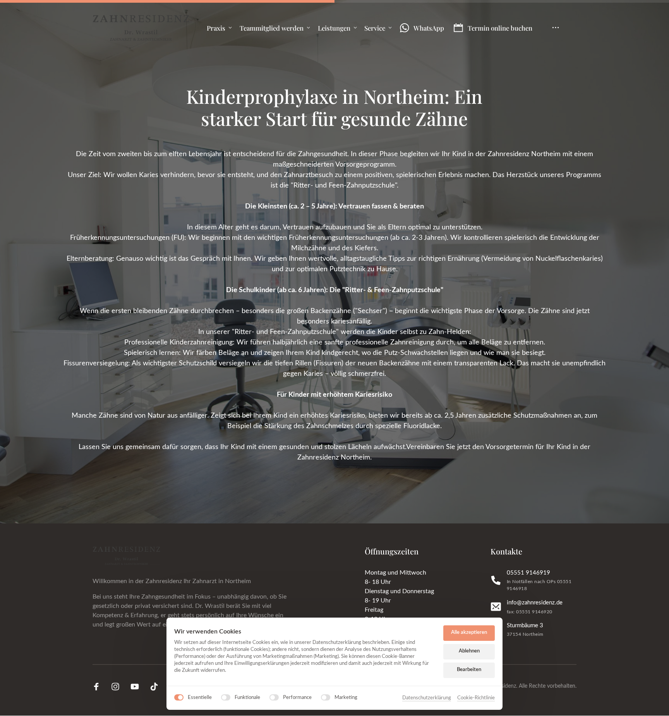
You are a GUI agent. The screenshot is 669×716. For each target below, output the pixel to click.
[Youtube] (137, 686)
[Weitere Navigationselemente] (555, 28)
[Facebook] (99, 686)
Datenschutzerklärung (426, 698)
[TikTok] (156, 686)
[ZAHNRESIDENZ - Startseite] (141, 28)
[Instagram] (118, 686)
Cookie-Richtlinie (476, 698)
